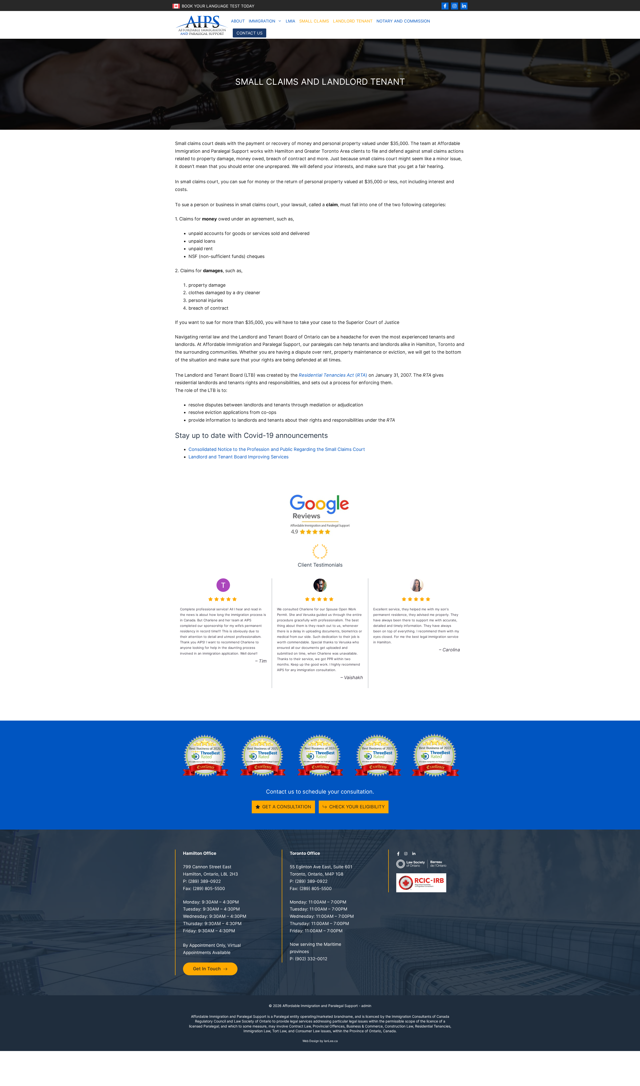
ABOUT (238, 20)
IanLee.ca (331, 1041)
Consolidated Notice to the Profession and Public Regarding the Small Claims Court (276, 449)
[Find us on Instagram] (454, 5)
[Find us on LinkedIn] (464, 5)
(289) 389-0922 (204, 881)
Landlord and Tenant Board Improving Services (238, 456)
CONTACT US (249, 32)
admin (366, 1006)
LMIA (290, 20)
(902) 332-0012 (311, 958)
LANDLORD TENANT (352, 20)
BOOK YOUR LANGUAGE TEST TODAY (218, 5)
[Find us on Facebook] (445, 5)
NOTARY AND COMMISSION (403, 20)
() (333, 375)
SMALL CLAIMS (314, 20)
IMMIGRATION (262, 20)
